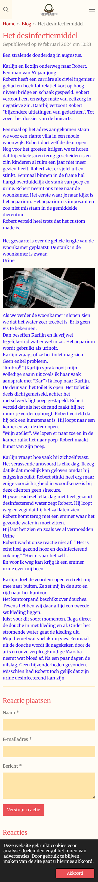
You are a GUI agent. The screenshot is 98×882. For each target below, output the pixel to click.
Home (9, 23)
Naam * (11, 712)
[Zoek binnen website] (6, 9)
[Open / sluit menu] (92, 9)
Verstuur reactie (23, 809)
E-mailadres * (17, 739)
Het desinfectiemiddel (61, 23)
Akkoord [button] (75, 873)
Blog (26, 23)
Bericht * (12, 766)
